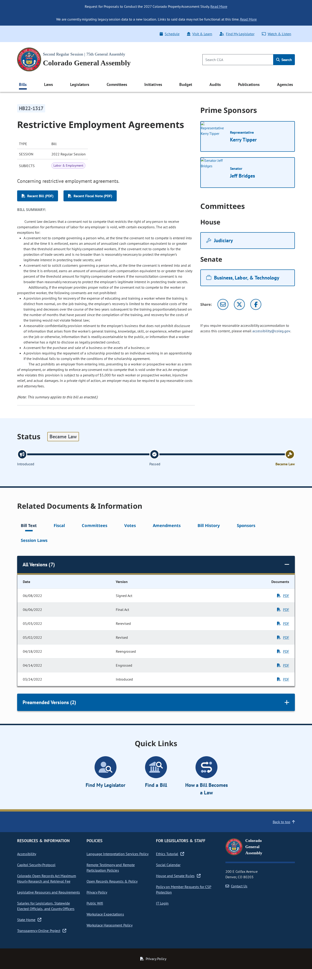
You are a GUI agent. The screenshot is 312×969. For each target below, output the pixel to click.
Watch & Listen (279, 34)
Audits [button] (215, 84)
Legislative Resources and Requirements (48, 892)
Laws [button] (48, 84)
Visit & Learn (202, 34)
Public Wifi (95, 903)
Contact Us (239, 886)
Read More (218, 6)
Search (286, 59)
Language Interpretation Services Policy (117, 854)
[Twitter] (239, 304)
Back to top (281, 822)
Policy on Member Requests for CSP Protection (183, 889)
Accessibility (26, 854)
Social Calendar (168, 865)
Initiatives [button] (153, 84)
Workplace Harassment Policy (109, 925)
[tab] (28, 526)
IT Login (162, 903)
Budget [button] (185, 84)
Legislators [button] (79, 84)
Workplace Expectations (105, 914)
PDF (286, 595)
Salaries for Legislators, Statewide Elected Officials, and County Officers (45, 906)
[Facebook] (255, 304)
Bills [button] (23, 84)
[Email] (222, 304)
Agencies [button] (285, 84)
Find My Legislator (240, 34)
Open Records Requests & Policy (112, 881)
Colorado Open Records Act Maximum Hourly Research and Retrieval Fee (46, 878)
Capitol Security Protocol (36, 865)
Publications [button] (249, 84)
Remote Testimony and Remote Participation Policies (111, 868)
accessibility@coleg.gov (271, 331)
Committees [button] (117, 84)
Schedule (172, 34)
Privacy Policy (97, 892)
